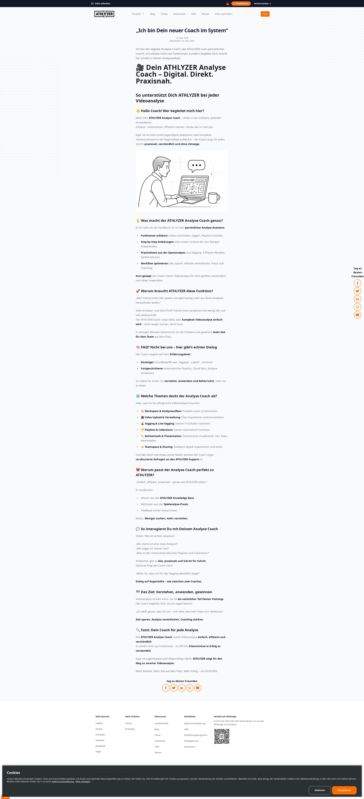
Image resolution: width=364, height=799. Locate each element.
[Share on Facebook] (357, 283)
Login (265, 13)
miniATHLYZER (161, 723)
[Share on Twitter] (357, 291)
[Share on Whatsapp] (357, 307)
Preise (164, 13)
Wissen (205, 13)
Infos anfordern (223, 13)
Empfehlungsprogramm (195, 735)
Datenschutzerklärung (63, 781)
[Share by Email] (357, 315)
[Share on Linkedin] (357, 299)
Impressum (189, 746)
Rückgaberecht (191, 741)
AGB (186, 729)
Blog (152, 13)
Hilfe (193, 13)
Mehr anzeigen (83, 781)
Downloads (179, 13)
